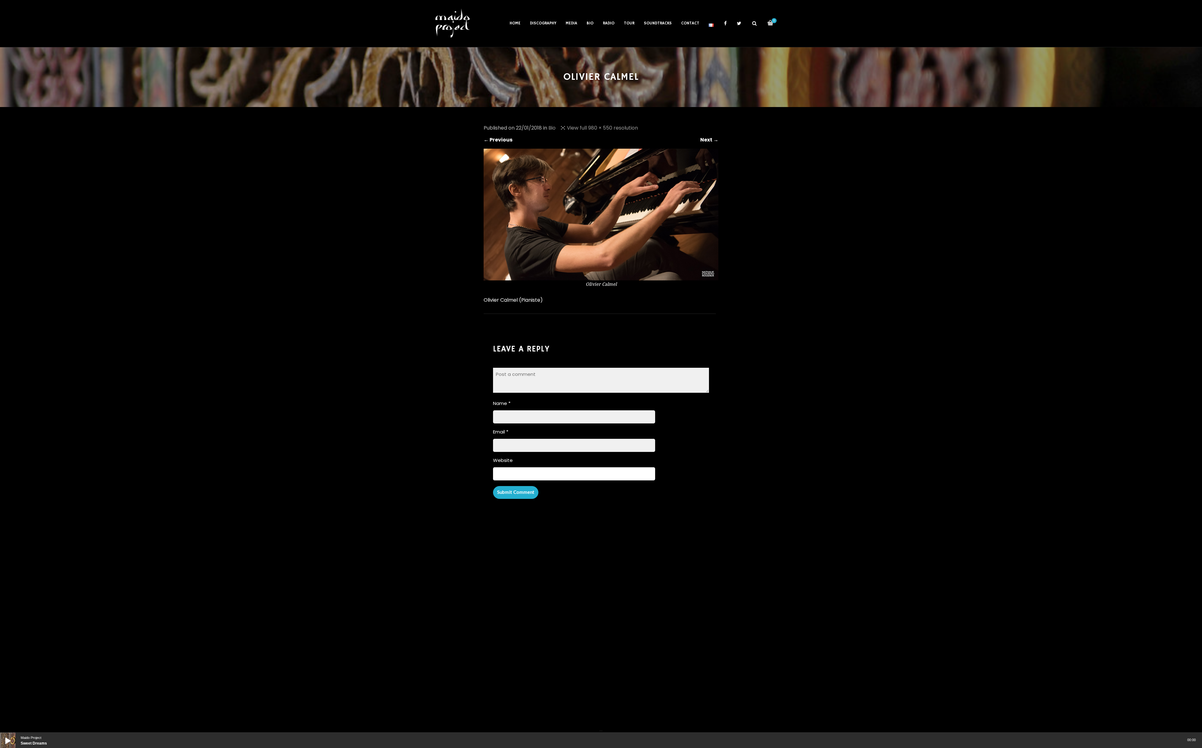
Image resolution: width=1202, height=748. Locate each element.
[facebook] (725, 23)
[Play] (3, 736)
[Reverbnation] (602, 727)
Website (503, 460)
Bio (552, 127)
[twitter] (739, 23)
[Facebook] (600, 727)
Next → (709, 139)
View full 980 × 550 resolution (602, 127)
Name (502, 403)
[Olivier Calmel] (601, 276)
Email (500, 431)
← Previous (498, 139)
